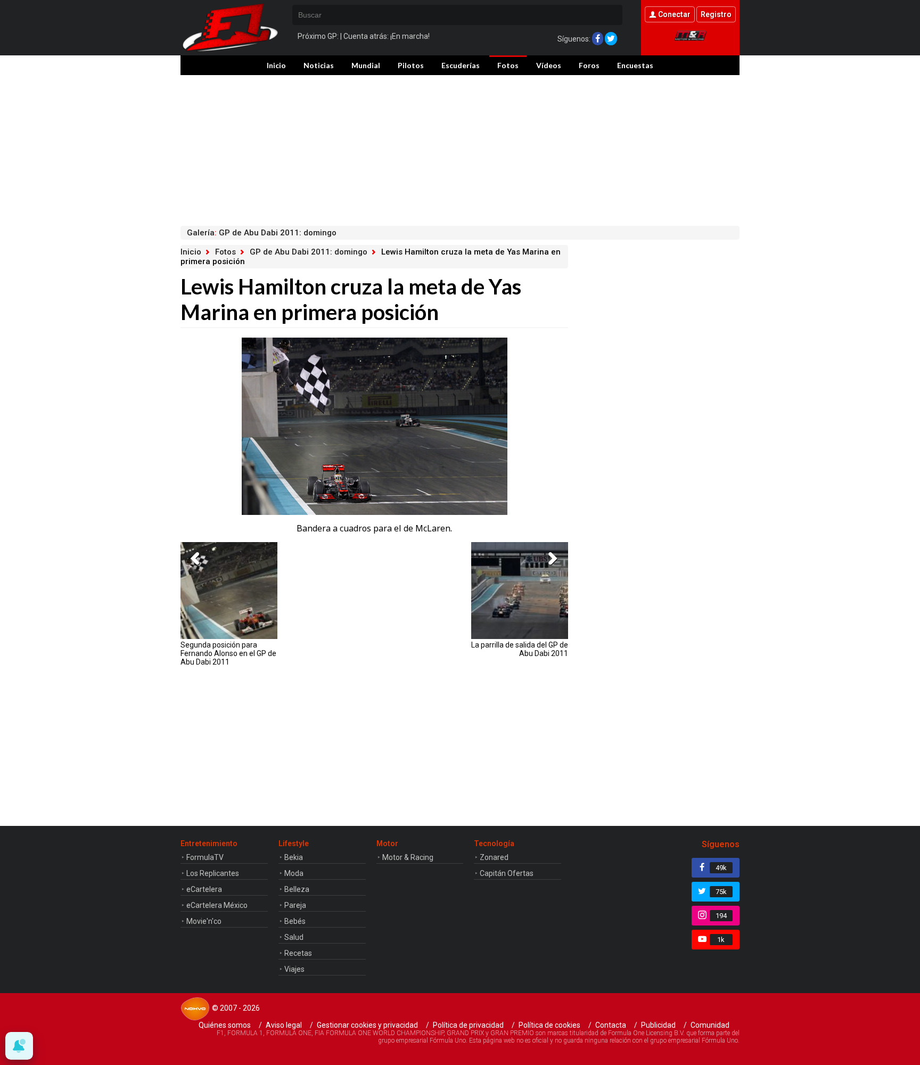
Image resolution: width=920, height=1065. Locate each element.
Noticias (318, 65)
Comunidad (710, 1025)
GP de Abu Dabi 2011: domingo (308, 252)
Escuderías (460, 65)
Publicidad (658, 1025)
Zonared (494, 857)
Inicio (276, 65)
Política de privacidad (468, 1025)
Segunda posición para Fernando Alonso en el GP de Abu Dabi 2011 (228, 653)
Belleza (296, 889)
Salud (293, 937)
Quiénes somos (225, 1025)
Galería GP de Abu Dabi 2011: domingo (261, 232)
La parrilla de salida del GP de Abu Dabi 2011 (519, 649)
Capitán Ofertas (506, 873)
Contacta (610, 1025)
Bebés (295, 921)
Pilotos (411, 65)
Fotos (508, 65)
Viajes (294, 969)
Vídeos (548, 65)
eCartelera (204, 889)
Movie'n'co (203, 921)
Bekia (293, 857)
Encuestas (635, 65)
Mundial (365, 65)
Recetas (298, 953)
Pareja (295, 905)
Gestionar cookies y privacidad (367, 1025)
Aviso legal (284, 1025)
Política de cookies (549, 1025)
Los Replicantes (212, 873)
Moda (293, 873)
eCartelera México (217, 905)
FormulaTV (205, 857)
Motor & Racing (407, 857)
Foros (589, 65)
